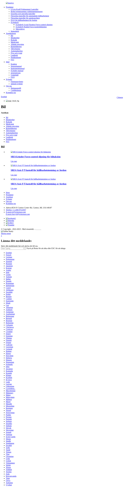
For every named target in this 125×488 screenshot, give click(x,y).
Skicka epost (6, 233)
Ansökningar (11, 33)
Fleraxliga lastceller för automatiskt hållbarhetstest (30, 16)
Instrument (15, 31)
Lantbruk (14, 55)
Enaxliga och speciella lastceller (23, 14)
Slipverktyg (20, 29)
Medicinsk (15, 42)
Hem (8, 193)
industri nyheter (17, 84)
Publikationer (16, 57)
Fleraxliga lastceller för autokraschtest (25, 18)
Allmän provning (17, 44)
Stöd (7, 62)
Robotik (14, 40)
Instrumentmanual (18, 68)
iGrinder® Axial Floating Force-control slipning (34, 25)
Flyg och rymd (16, 53)
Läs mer (14, 161)
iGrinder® (15, 22)
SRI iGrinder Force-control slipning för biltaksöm (36, 156)
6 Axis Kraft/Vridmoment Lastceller (24, 9)
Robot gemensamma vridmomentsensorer (27, 11)
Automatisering (17, 51)
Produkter (9, 7)
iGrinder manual (17, 71)
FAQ (13, 77)
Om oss (9, 86)
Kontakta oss (11, 93)
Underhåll (14, 75)
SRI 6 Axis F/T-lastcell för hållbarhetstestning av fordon (38, 170)
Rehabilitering (16, 47)
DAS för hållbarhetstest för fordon (24, 20)
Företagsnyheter (17, 82)
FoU (12, 60)
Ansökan (9, 197)
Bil (12, 36)
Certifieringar (16, 90)
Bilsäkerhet (15, 38)
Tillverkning (15, 49)
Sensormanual (16, 66)
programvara (16, 73)
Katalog (14, 64)
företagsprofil (16, 88)
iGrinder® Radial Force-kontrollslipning (31, 27)
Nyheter (9, 79)
